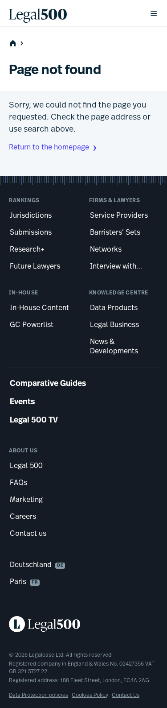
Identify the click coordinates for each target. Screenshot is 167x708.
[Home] (72, 13)
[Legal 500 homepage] (83, 624)
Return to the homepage (49, 147)
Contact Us (125, 695)
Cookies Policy (90, 695)
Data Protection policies (38, 695)
